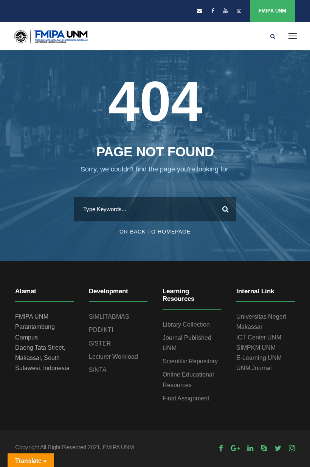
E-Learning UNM (259, 358)
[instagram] (239, 11)
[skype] (264, 448)
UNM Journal (254, 368)
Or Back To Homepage (155, 232)
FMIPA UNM (272, 11)
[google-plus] (235, 448)
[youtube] (225, 11)
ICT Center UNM (258, 337)
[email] (199, 11)
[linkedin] (250, 448)
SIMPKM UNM (256, 347)
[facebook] (212, 11)
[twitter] (277, 448)
